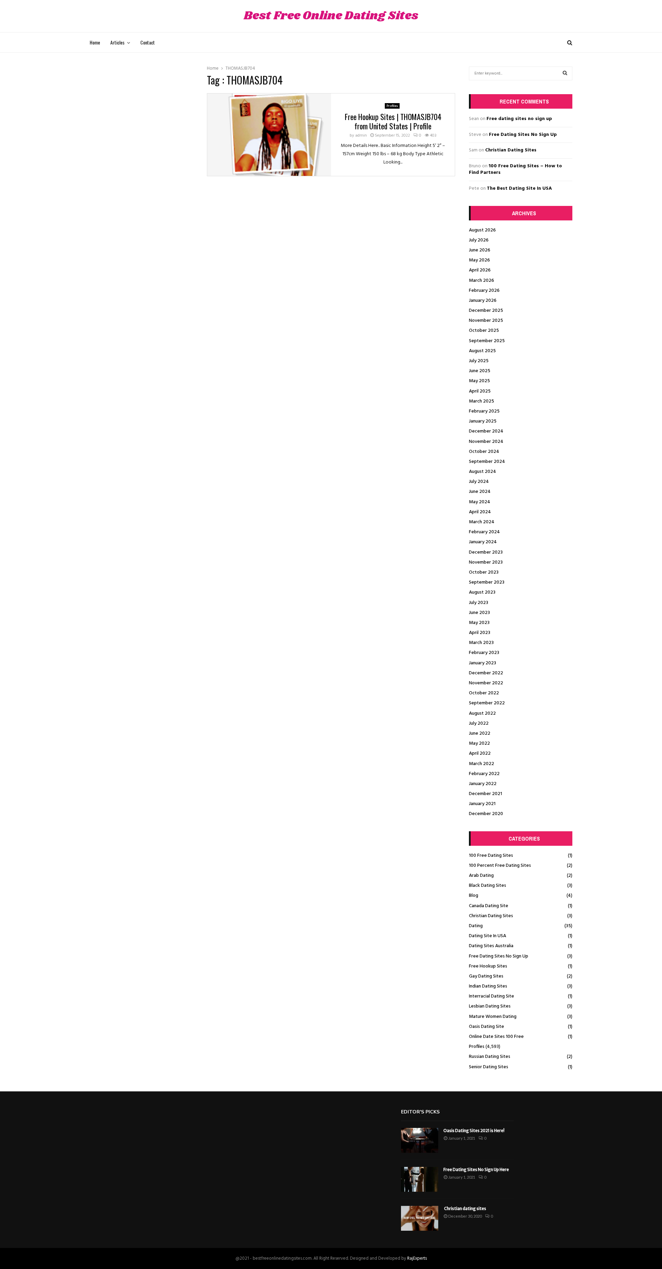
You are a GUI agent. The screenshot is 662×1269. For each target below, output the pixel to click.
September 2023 (486, 582)
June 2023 (479, 613)
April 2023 (479, 633)
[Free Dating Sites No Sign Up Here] (419, 1179)
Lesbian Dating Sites (490, 1006)
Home (95, 42)
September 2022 (487, 703)
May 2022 (479, 743)
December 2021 (485, 794)
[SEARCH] (565, 73)
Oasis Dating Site (486, 1027)
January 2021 (482, 804)
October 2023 (484, 572)
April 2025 (480, 391)
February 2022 (484, 774)
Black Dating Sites (487, 886)
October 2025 (484, 331)
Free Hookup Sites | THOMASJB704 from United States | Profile (393, 121)
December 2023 (486, 552)
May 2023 (479, 623)
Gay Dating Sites (486, 976)
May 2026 (479, 260)
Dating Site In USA (487, 936)
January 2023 (482, 663)
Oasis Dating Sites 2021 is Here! (473, 1130)
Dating (476, 926)
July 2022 (479, 723)
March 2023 (481, 643)
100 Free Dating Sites (491, 856)
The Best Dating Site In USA (519, 188)
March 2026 (481, 281)
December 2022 (486, 673)
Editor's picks (420, 1112)
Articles (117, 42)
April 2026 (480, 270)
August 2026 (482, 230)
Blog (473, 896)
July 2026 (479, 240)
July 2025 (479, 361)
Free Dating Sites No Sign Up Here (476, 1169)
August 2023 (482, 592)
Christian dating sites (464, 1208)
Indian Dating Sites (488, 986)
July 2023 (478, 603)
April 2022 (480, 753)
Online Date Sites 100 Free (496, 1037)
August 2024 (482, 472)
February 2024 (484, 532)
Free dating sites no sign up (519, 119)
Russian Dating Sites (489, 1057)
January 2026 (482, 301)
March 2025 (481, 401)
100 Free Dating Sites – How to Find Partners (515, 169)
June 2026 (479, 250)
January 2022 (482, 784)
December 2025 (486, 311)
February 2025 (484, 411)
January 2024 (483, 542)
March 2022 (481, 764)
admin (361, 135)
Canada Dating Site (488, 906)
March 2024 (481, 522)
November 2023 (486, 562)
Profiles (392, 106)
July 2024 (479, 482)
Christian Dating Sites (510, 150)
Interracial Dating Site (491, 996)
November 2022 (486, 683)
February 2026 (484, 291)
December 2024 (486, 431)
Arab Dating (481, 876)
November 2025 (486, 321)
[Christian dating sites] (419, 1218)
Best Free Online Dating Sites (331, 16)
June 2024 (480, 492)
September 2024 (487, 462)
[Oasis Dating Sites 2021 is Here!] (419, 1140)
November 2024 (486, 442)
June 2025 (479, 371)
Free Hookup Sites (488, 966)
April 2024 (480, 512)
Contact (147, 42)
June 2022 (479, 733)
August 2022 (482, 713)
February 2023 (484, 653)
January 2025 (482, 421)
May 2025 (479, 381)
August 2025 (482, 351)
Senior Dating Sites (488, 1067)
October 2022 (484, 693)
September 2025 (487, 341)
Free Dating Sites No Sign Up (523, 135)
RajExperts (417, 1258)
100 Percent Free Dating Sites (500, 866)
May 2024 (479, 502)
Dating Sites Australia (491, 946)
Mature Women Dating (492, 1017)
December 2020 (486, 814)
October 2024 (484, 452)
